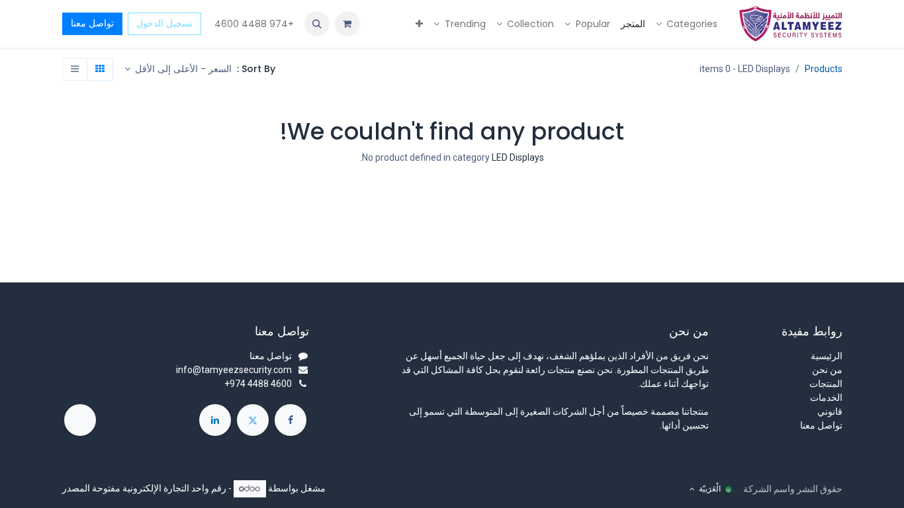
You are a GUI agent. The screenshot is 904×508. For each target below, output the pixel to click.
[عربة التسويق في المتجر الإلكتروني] (347, 23)
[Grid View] (100, 69)
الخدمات (826, 397)
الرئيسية (826, 356)
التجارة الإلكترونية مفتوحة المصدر (125, 488)
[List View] (74, 69)
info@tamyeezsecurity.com (234, 369)
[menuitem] (687, 24)
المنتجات (825, 383)
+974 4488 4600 (253, 23)
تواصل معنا (92, 23)
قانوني (829, 411)
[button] (317, 23)
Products (823, 69)
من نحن (827, 369)
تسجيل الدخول (164, 23)
